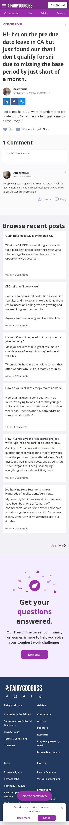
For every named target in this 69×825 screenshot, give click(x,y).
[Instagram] (15, 696)
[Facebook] (7, 696)
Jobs (29, 13)
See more (57, 545)
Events (61, 13)
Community (11, 13)
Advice (44, 13)
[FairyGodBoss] (23, 688)
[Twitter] (23, 696)
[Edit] (65, 25)
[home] (19, 6)
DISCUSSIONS (13, 24)
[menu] (4, 3)
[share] (40, 128)
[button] (65, 25)
